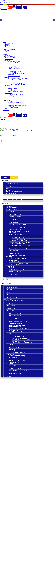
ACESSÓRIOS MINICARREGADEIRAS (17, 78)
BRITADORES (11, 95)
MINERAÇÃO (8, 93)
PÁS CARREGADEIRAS (14, 61)
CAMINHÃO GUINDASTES (14, 90)
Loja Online (5, 108)
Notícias (4, 42)
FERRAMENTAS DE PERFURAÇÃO (19, 84)
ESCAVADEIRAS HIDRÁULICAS (16, 68)
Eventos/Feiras (6, 51)
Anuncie (5, 4)
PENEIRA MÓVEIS (12, 99)
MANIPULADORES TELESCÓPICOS (17, 87)
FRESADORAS (11, 74)
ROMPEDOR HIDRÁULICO (17, 80)
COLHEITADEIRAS (10, 56)
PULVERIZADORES (10, 57)
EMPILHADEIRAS (12, 88)
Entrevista (7, 45)
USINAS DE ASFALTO (13, 72)
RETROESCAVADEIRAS (14, 76)
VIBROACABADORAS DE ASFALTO (17, 73)
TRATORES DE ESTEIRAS (14, 70)
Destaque (7, 44)
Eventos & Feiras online (10, 53)
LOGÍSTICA (8, 85)
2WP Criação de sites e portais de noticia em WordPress (23, 130)
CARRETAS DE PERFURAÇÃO (15, 94)
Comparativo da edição (10, 49)
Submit (14, 135)
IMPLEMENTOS (9, 77)
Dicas (6, 48)
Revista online (6, 110)
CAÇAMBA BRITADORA (17, 83)
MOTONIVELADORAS (13, 62)
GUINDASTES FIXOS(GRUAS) (15, 91)
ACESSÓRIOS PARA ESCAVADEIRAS (17, 82)
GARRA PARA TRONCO (16, 79)
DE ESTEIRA (14, 66)
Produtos (5, 54)
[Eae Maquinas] (13, 9)
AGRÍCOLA (8, 55)
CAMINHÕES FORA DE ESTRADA (16, 97)
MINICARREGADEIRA (13, 63)
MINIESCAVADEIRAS (13, 67)
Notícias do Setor (9, 43)
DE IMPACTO (14, 96)
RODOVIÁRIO (8, 100)
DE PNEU (13, 65)
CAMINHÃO (11, 89)
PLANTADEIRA (9, 59)
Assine (1, 4)
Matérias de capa (8, 50)
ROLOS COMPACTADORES (15, 71)
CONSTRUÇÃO (9, 60)
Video (6, 46)
